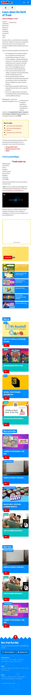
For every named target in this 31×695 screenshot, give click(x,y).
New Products (18, 661)
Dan (21, 668)
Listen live (8, 257)
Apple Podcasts (9, 652)
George (17, 668)
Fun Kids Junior (5, 670)
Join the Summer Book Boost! (15, 126)
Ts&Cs (15, 677)
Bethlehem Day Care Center (13, 149)
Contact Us (4, 677)
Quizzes (12, 661)
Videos (14, 659)
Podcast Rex (19, 679)
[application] (15, 200)
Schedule (3, 668)
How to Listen (10, 668)
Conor (27, 668)
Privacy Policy (21, 677)
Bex (24, 668)
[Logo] (4, 194)
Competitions (20, 659)
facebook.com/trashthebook (15, 191)
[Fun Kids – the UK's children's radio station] (7, 2)
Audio (10, 659)
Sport (6, 659)
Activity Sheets (5, 661)
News (2, 659)
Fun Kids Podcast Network (8, 679)
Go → (6, 345)
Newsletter (23, 652)
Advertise (10, 677)
